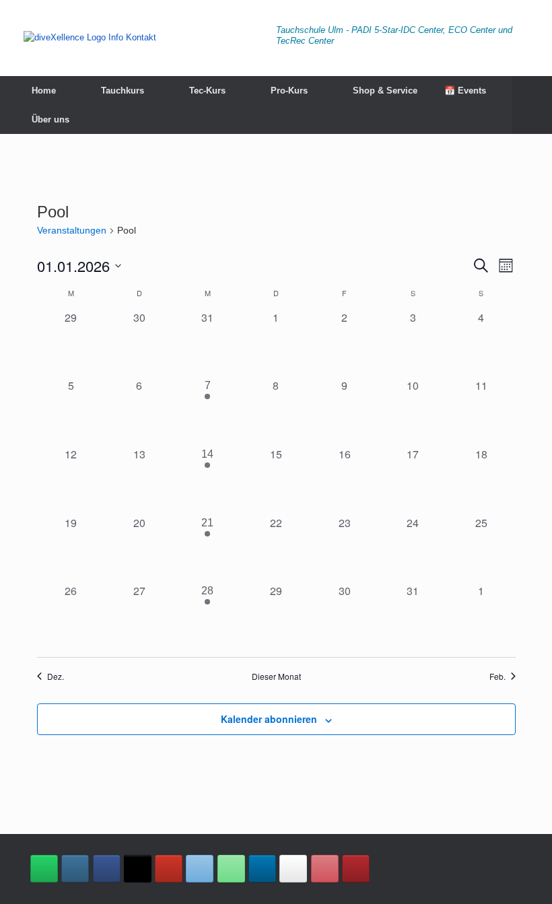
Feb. (497, 676)
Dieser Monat (276, 676)
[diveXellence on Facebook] (106, 868)
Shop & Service (385, 90)
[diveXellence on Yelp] (356, 868)
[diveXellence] (90, 37)
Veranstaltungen (71, 230)
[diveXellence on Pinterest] (325, 868)
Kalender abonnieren (269, 719)
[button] (532, 105)
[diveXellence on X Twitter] (137, 868)
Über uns (50, 119)
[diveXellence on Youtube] (168, 868)
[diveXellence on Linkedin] (262, 868)
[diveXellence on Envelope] (199, 868)
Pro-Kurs (289, 90)
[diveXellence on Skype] (293, 868)
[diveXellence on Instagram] (75, 868)
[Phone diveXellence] (231, 868)
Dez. (55, 676)
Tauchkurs (122, 90)
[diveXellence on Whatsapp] (44, 868)
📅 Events (465, 90)
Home (44, 90)
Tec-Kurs (207, 90)
